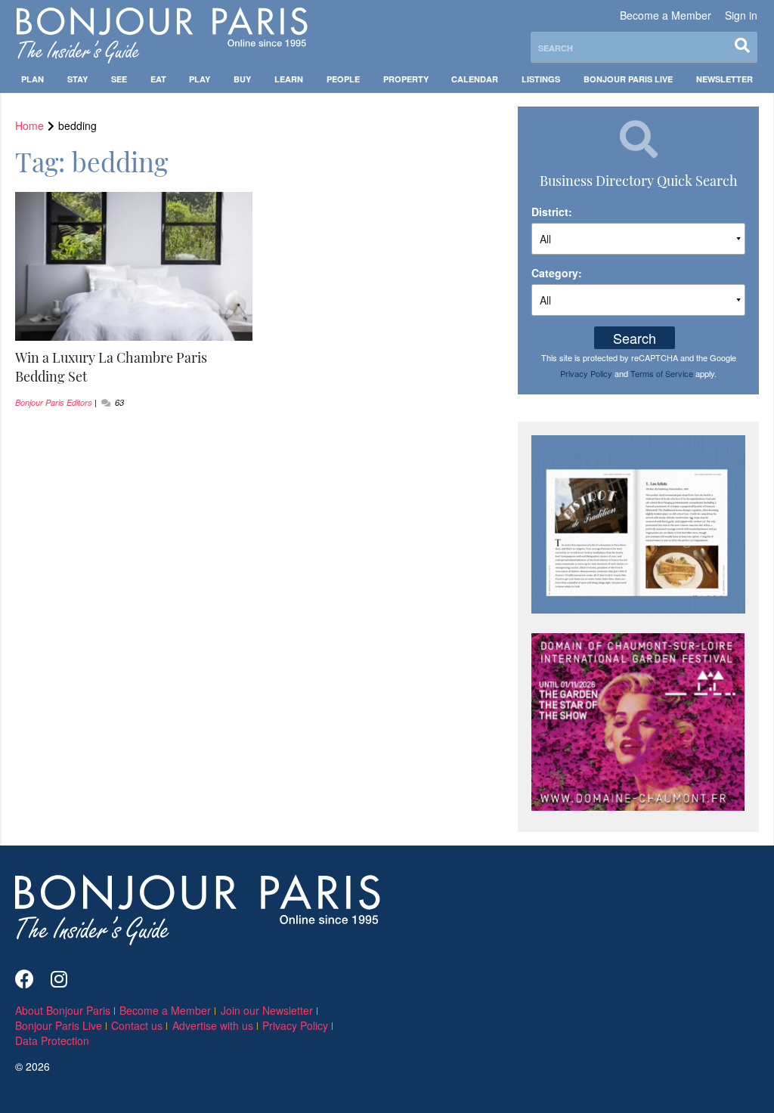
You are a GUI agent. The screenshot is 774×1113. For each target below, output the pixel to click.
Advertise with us (212, 1025)
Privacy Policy (586, 373)
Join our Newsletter (267, 1010)
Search (634, 338)
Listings (541, 79)
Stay (77, 79)
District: (551, 211)
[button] (134, 367)
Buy (242, 79)
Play (199, 79)
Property (406, 79)
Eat (158, 79)
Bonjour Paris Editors (53, 402)
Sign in (741, 15)
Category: (556, 272)
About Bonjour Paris (62, 1010)
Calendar (474, 79)
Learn (288, 79)
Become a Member (665, 15)
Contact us (137, 1025)
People (343, 79)
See (119, 79)
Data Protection (52, 1040)
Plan (32, 79)
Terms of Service (661, 373)
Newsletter (724, 79)
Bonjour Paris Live (628, 79)
